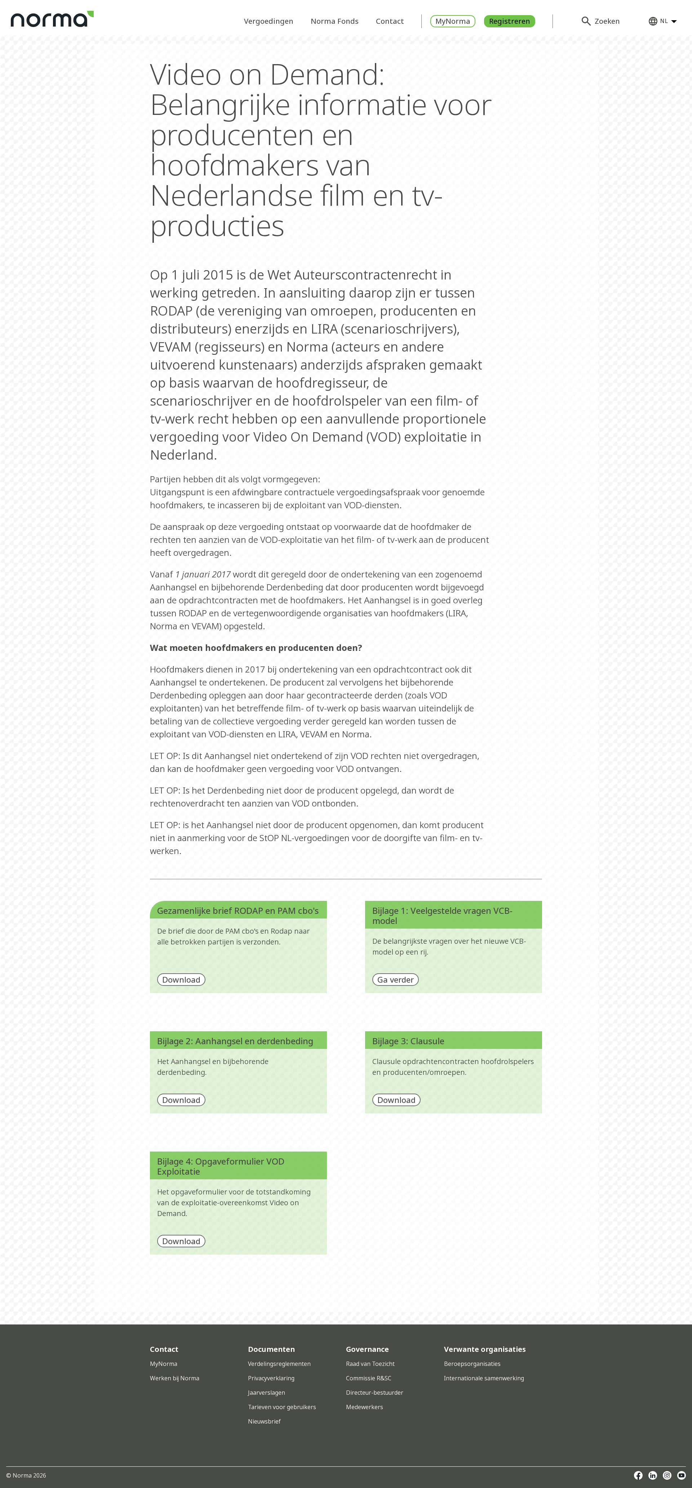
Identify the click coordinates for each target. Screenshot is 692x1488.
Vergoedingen (268, 21)
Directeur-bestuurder (374, 1393)
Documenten (271, 1349)
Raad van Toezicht (370, 1364)
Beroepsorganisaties (472, 1364)
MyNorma (452, 21)
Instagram (667, 1475)
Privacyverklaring (271, 1378)
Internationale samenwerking (484, 1378)
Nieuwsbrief (264, 1421)
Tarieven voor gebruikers (282, 1407)
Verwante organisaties (485, 1349)
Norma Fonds (335, 21)
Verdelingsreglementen (279, 1364)
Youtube (681, 1475)
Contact (390, 21)
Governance (367, 1349)
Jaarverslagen (266, 1393)
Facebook (638, 1475)
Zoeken (607, 21)
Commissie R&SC (368, 1378)
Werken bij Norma (174, 1378)
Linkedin (652, 1475)
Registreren (509, 21)
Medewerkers (364, 1407)
